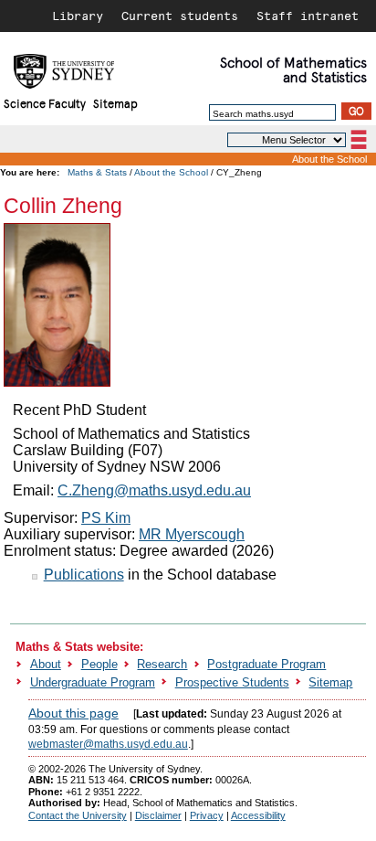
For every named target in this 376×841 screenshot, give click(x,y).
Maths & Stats (97, 172)
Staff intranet (307, 15)
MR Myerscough (192, 534)
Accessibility (258, 815)
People (99, 664)
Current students (179, 15)
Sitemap (115, 103)
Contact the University (77, 815)
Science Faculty (45, 103)
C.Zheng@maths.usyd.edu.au (154, 490)
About (45, 664)
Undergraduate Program (92, 682)
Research (162, 664)
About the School (329, 159)
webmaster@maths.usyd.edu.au (108, 744)
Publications (84, 574)
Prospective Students (232, 682)
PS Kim (106, 518)
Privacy (207, 815)
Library (77, 15)
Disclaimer (158, 815)
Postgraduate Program (266, 664)
